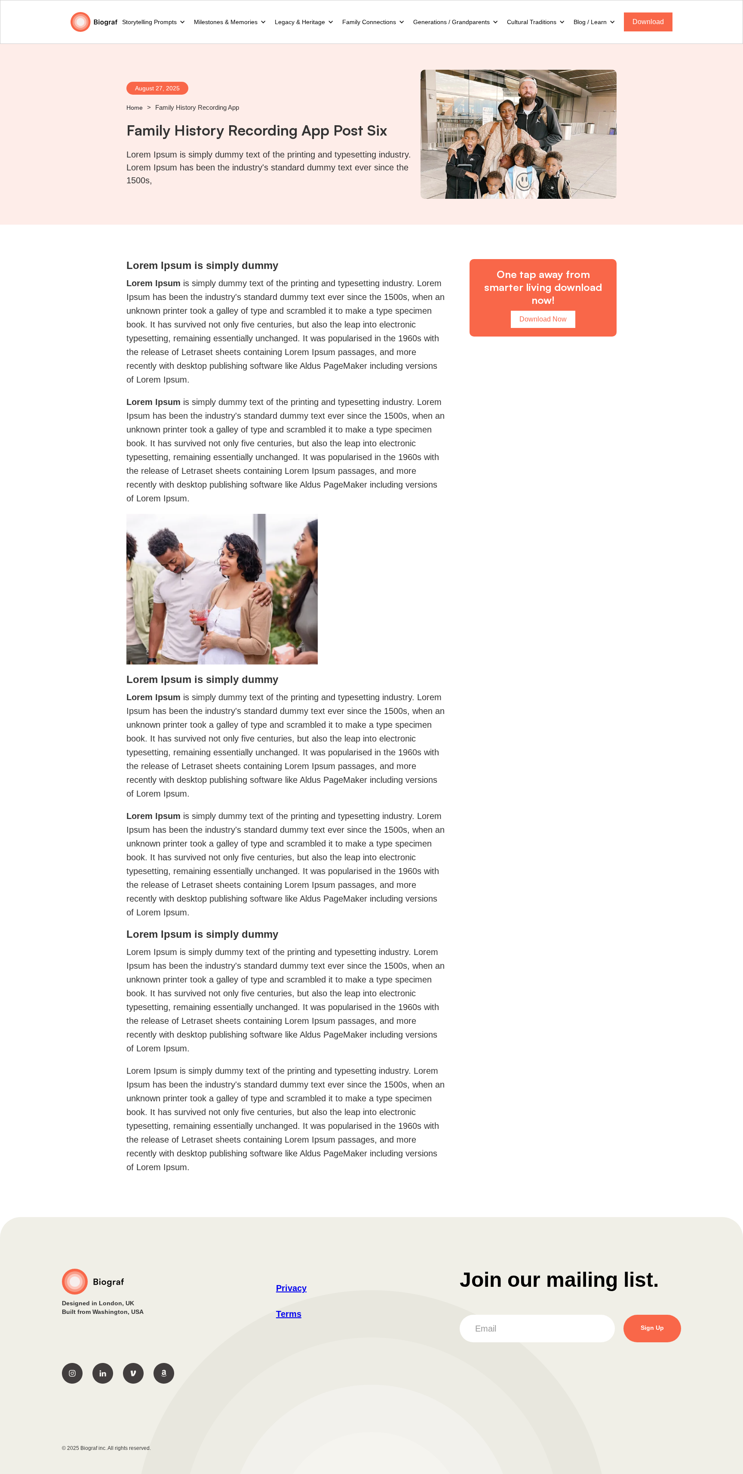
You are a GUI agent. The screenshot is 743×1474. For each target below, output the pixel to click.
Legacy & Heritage (300, 22)
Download (648, 21)
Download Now (543, 319)
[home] (94, 22)
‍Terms (288, 1314)
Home (134, 107)
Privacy (291, 1288)
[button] (154, 22)
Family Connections (369, 22)
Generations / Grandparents (451, 22)
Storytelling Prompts (149, 22)
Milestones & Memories (226, 22)
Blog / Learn (590, 22)
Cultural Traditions (531, 22)
